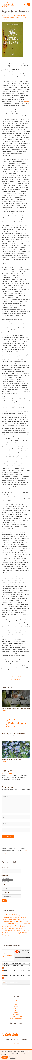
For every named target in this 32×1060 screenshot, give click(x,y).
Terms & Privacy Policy (16, 1018)
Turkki (22, 928)
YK (10, 935)
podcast (3, 924)
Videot (16, 1006)
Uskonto (11, 933)
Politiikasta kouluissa (16, 1016)
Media (22, 921)
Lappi (17, 17)
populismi (9, 924)
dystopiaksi (27, 101)
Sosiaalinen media (5, 926)
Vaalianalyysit (17, 933)
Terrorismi (17, 928)
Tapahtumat (16, 1008)
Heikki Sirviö (16, 15)
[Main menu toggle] (28, 4)
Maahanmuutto (14, 921)
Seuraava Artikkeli (16, 679)
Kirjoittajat (16, 1014)
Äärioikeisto (4, 937)
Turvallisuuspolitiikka (8, 930)
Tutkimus (18, 930)
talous (23, 926)
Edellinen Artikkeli (16, 676)
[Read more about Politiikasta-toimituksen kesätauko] (16, 749)
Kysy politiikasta (5, 921)
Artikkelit (23, 15)
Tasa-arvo (11, 928)
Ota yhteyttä (16, 1043)
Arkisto (16, 1004)
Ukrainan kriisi (26, 930)
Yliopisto (14, 935)
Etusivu (16, 1000)
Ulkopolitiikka (5, 933)
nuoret (26, 921)
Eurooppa (18, 917)
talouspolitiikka (5, 928)
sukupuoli (12, 926)
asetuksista (4, 1054)
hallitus (22, 917)
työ (22, 930)
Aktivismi (3, 915)
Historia (27, 917)
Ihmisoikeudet (10, 919)
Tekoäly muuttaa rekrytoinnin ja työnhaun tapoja (16, 708)
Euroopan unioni (8, 917)
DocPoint (20, 915)
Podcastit (16, 1010)
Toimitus (16, 1012)
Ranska (20, 924)
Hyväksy (5, 1057)
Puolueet (15, 924)
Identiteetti (12, 17)
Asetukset (12, 1057)
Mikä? (16, 1002)
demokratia (11, 914)
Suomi (18, 926)
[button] (25, 4)
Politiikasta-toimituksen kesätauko (11, 759)
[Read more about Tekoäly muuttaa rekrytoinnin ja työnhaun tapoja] (16, 698)
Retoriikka (26, 924)
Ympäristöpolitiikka (21, 935)
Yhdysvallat (6, 935)
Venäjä (24, 933)
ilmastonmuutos (19, 919)
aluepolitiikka (5, 17)
